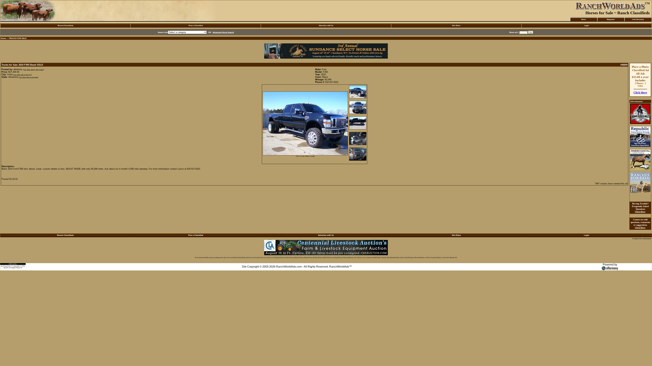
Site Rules (456, 25)
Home (583, 19)
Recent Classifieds (65, 25)
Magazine (611, 19)
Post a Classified (196, 25)
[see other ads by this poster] (33, 69)
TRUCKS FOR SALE (17, 38)
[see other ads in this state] (28, 77)
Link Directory (638, 19)
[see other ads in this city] (22, 75)
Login (586, 25)
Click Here (640, 92)
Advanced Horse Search (223, 32)
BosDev (6, 268)
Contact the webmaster (641, 239)
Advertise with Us (326, 25)
